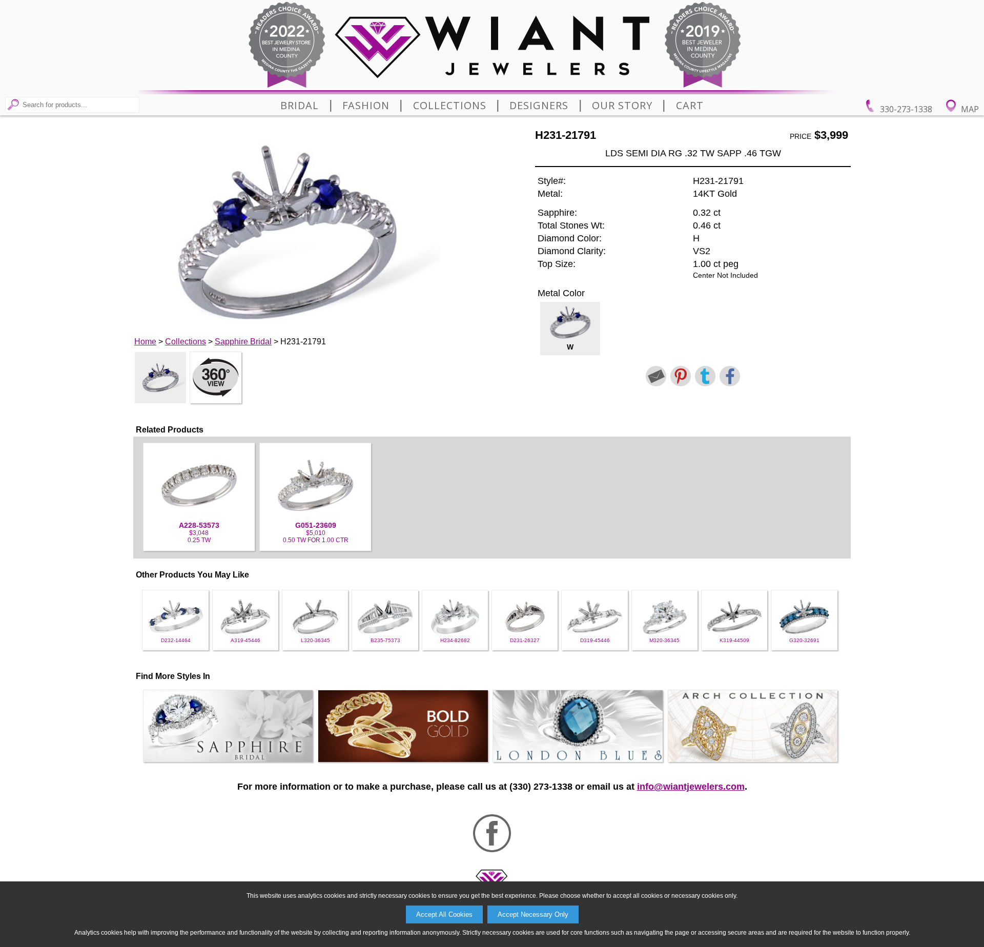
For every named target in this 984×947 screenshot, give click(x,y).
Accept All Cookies (444, 914)
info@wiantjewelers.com (691, 786)
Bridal (299, 105)
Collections (449, 105)
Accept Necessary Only (533, 914)
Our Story (622, 105)
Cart (690, 105)
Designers (538, 105)
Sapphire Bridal (243, 341)
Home (145, 341)
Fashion (365, 105)
